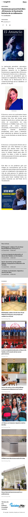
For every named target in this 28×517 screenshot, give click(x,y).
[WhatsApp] (9, 25)
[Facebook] (2, 25)
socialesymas (7, 15)
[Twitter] (6, 25)
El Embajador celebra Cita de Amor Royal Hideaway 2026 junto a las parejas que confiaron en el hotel (12, 314)
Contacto (4, 509)
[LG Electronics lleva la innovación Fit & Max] (14, 443)
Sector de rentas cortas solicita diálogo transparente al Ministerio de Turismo (13, 263)
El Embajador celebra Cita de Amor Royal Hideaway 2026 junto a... (12, 247)
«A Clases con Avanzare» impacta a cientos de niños (12, 271)
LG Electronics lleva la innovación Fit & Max (13, 458)
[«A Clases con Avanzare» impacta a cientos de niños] (14, 407)
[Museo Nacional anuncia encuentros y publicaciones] (14, 476)
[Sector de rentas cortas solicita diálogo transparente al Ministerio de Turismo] (14, 372)
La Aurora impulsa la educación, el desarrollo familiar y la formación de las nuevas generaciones (13, 351)
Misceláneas (4, 6)
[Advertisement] (14, 224)
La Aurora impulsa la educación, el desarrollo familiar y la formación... (12, 255)
